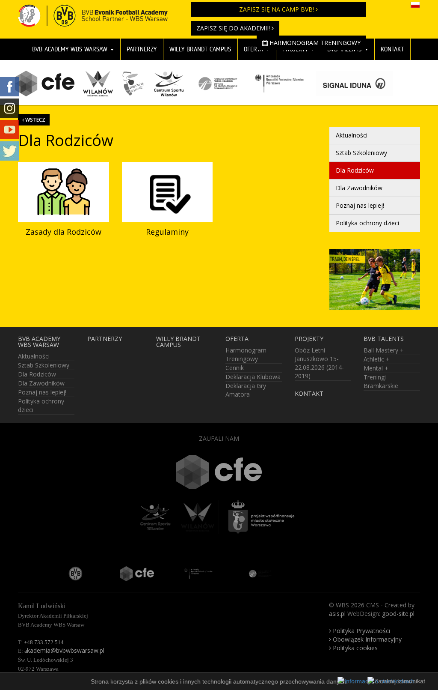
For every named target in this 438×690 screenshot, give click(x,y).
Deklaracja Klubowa (253, 377)
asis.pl (337, 613)
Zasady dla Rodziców (63, 232)
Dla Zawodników (359, 188)
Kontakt (392, 49)
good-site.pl (398, 613)
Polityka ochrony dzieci (367, 223)
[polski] (415, 4)
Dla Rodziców (355, 170)
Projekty (309, 339)
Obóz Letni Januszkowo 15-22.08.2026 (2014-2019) (319, 363)
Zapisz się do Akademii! (234, 28)
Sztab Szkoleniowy (361, 153)
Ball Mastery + (384, 350)
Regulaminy (167, 232)
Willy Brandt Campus (178, 342)
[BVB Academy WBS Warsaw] (98, 10)
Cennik (234, 368)
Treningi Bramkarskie (381, 381)
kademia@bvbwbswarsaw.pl (64, 650)
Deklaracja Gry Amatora (245, 390)
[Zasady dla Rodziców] (63, 192)
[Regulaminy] (167, 192)
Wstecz (34, 119)
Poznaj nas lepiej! (360, 205)
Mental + (376, 368)
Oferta (237, 339)
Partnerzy (142, 49)
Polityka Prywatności (360, 631)
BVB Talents (384, 339)
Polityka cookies (354, 648)
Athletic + (377, 359)
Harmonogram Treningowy (314, 43)
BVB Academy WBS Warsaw (71, 49)
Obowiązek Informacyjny (366, 639)
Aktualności (351, 135)
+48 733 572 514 (44, 642)
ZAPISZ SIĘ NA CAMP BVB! (277, 9)
